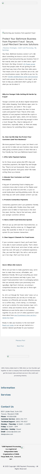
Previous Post (20, 340)
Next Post (20, 346)
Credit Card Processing (25, 48)
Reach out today (8, 325)
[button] (19, 19)
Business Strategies (10, 48)
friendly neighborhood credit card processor (23, 76)
